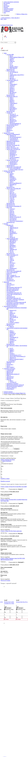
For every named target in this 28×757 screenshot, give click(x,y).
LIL (11, 73)
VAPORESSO (14, 337)
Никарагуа (13, 120)
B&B (11, 175)
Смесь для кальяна (12, 254)
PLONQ (13, 319)
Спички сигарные (15, 157)
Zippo (9, 283)
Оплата (5, 4)
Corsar (12, 87)
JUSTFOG (13, 333)
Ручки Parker (10, 389)
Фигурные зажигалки (13, 288)
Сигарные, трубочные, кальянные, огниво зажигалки (15, 300)
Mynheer (12, 93)
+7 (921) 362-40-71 (10, 18)
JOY (11, 250)
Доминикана (14, 115)
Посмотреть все (11, 69)
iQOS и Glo (10, 70)
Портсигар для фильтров (16, 221)
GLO (12, 77)
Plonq (12, 326)
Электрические (14, 139)
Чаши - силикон (11, 275)
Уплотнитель (11, 280)
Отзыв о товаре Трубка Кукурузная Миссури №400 (14, 486)
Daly (11, 261)
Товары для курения (9, 133)
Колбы (9, 273)
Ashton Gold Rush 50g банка (8, 459)
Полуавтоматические (15, 137)
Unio (11, 236)
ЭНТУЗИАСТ (14, 240)
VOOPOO (13, 340)
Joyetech (12, 353)
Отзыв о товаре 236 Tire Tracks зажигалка (11, 531)
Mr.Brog (12, 180)
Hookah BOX (13, 233)
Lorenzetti (13, 179)
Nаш (11, 244)
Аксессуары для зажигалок (14, 294)
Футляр (12, 156)
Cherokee (12, 85)
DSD (12, 60)
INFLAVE (13, 315)
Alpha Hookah (14, 227)
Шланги (9, 278)
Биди (8, 131)
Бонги (9, 207)
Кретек (9, 129)
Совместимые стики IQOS (17, 74)
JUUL (11, 330)
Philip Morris (13, 68)
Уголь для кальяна (15, 168)
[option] (10, 604)
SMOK (12, 351)
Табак (5, 53)
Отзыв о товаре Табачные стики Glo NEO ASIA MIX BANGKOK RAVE (13, 559)
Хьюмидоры (10, 165)
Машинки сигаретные (13, 141)
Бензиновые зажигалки (14, 298)
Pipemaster (13, 184)
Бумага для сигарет (12, 148)
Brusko (12, 334)
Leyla (12, 264)
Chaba (12, 259)
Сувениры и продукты (9, 368)
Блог (5, 12)
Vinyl (12, 252)
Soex (11, 267)
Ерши (12, 202)
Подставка (13, 196)
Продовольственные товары (14, 386)
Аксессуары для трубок (14, 188)
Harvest (12, 89)
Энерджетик (10, 376)
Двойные (13, 135)
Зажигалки (6, 282)
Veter (11, 257)
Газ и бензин (11, 291)
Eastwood (12, 107)
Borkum (12, 100)
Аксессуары (11, 146)
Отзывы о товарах (8, 10)
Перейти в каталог (5, 481)
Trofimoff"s (13, 249)
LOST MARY (14, 317)
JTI (11, 65)
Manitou (12, 91)
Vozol (12, 321)
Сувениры (10, 370)
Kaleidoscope (13, 268)
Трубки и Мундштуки (9, 171)
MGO (11, 318)
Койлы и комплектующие (17, 359)
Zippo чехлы (10, 284)
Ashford (12, 81)
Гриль (11, 191)
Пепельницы (11, 142)
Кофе (9, 375)
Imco (8, 286)
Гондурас (13, 114)
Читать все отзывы (5, 580)
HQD (12, 314)
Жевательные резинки (13, 374)
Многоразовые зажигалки (14, 287)
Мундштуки (11, 204)
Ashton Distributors (6, 461)
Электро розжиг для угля (16, 169)
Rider (11, 185)
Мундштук (13, 158)
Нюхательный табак (12, 125)
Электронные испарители (10, 306)
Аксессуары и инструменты (17, 356)
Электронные (11, 296)
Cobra (12, 260)
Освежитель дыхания (12, 383)
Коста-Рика (13, 116)
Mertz (11, 380)
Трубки (9, 172)
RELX (12, 336)
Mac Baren (13, 92)
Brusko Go (13, 310)
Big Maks (13, 231)
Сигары (10, 112)
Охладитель (13, 195)
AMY (11, 229)
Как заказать (7, 3)
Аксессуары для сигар (13, 149)
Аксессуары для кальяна (14, 166)
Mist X (12, 342)
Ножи (9, 379)
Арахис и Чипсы (12, 387)
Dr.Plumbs (12, 177)
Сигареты (10, 54)
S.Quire (9, 295)
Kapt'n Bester (13, 108)
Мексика (13, 119)
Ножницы (13, 153)
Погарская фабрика (15, 123)
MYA (11, 234)
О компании (7, 11)
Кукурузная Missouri (15, 183)
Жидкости (10, 325)
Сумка (12, 199)
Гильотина (13, 152)
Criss (11, 311)
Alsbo (11, 97)
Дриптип (13, 357)
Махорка (9, 130)
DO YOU (12, 263)
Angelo (12, 173)
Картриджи (10, 364)
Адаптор (12, 190)
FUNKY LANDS (14, 322)
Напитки (10, 371)
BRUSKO (12, 78)
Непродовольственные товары (15, 384)
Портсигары (11, 143)
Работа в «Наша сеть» (21, 14)
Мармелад (10, 378)
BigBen (12, 176)
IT (11, 64)
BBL (11, 230)
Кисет (12, 192)
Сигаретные (14, 161)
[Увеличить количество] (10, 617)
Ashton (12, 99)
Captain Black (13, 84)
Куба (12, 118)
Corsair (12, 106)
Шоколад (10, 372)
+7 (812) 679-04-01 (5, 17)
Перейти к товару (5, 478)
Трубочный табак (12, 96)
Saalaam (12, 265)
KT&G (12, 61)
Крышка (12, 214)
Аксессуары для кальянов (14, 271)
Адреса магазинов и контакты (11, 1)
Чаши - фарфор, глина (13, 276)
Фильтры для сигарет (13, 145)
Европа (12, 122)
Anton (11, 181)
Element (12, 341)
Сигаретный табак (12, 80)
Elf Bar (12, 313)
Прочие (12, 237)
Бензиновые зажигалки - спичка (15, 303)
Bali (11, 83)
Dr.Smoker (13, 360)
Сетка (12, 198)
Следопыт (13, 382)
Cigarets (12, 58)
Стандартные (14, 138)
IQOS (12, 76)
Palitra (11, 248)
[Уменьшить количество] (10, 611)
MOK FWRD (10, 367)
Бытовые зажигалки (12, 290)
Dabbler (12, 332)
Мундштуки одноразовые (14, 206)
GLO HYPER (14, 72)
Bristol (12, 102)
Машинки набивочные (13, 134)
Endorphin (12, 242)
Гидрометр (13, 150)
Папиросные (13, 162)
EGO (11, 348)
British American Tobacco (17, 57)
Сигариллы (10, 126)
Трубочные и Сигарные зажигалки (16, 302)
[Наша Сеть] (12, 32)
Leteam (12, 256)
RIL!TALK (13, 246)
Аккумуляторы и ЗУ (15, 355)
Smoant (12, 338)
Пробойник (13, 154)
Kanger (12, 349)
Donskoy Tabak (14, 66)
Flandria (12, 88)
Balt (11, 55)
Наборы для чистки (15, 217)
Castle (12, 104)
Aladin (12, 226)
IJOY (11, 352)
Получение (6, 6)
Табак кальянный (12, 238)
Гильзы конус (13, 164)
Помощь (6, 7)
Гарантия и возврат (8, 8)
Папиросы (10, 127)
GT (11, 62)
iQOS (9, 363)
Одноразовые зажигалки (14, 292)
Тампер (12, 200)
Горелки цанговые (12, 305)
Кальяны (6, 223)
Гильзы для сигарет (13, 160)
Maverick (12, 110)
